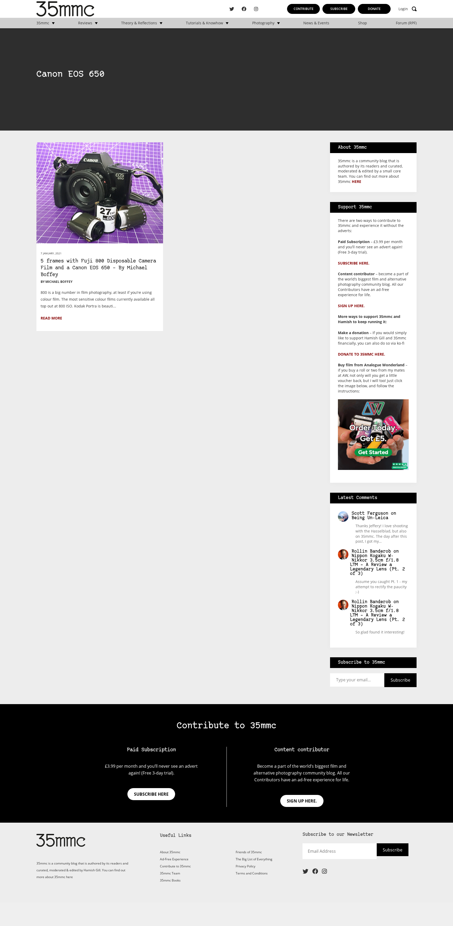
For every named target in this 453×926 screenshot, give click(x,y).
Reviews (85, 23)
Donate (374, 9)
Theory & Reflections (139, 23)
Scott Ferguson (370, 513)
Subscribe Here (383, 853)
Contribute (304, 9)
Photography (263, 23)
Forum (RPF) (406, 23)
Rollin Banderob (371, 551)
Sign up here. (351, 305)
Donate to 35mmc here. (361, 354)
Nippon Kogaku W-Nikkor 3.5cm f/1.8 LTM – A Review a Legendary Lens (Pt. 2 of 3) (377, 565)
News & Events (316, 23)
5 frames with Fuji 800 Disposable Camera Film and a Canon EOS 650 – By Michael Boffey (98, 268)
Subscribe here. (353, 263)
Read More (51, 318)
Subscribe (339, 9)
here (356, 181)
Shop (362, 23)
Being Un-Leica (370, 518)
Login (403, 9)
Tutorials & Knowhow (204, 23)
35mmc (42, 23)
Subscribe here (151, 794)
